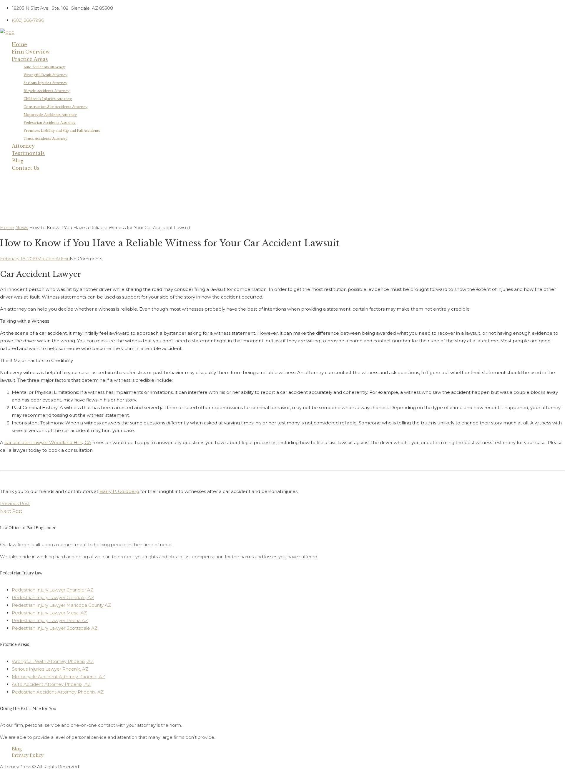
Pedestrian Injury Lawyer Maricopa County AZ (61, 605)
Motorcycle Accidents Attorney (50, 115)
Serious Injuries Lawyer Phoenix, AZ (50, 669)
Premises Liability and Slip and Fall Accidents (62, 131)
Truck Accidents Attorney (45, 138)
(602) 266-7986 (28, 20)
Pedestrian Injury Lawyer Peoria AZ (50, 620)
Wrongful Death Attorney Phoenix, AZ (53, 661)
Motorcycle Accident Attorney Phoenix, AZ (58, 676)
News (21, 227)
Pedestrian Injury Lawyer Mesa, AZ (49, 613)
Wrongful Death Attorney (45, 75)
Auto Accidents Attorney (44, 67)
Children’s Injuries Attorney (48, 99)
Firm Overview (31, 52)
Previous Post (15, 503)
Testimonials (28, 153)
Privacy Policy (28, 755)
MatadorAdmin (53, 258)
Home (19, 44)
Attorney (23, 146)
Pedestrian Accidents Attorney (50, 123)
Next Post (11, 511)
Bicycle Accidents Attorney (46, 91)
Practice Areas (30, 59)
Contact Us (25, 168)
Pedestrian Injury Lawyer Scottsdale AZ (54, 628)
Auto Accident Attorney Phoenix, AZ (51, 684)
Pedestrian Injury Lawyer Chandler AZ (52, 590)
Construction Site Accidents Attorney (55, 107)
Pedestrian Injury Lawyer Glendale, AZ (53, 597)
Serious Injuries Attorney (45, 83)
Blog (18, 161)
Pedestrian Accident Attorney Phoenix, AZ (58, 692)
